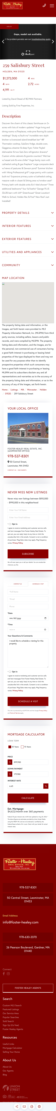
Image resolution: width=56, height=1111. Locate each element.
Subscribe (28, 554)
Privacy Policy (18, 543)
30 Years (15, 747)
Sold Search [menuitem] (8, 1021)
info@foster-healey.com (20, 922)
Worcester (32, 389)
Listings (14, 389)
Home (4, 389)
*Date (10, 613)
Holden (43, 389)
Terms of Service (15, 713)
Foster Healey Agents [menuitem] (13, 1029)
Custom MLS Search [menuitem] (12, 1005)
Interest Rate (14, 780)
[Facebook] (4, 974)
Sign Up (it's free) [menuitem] (11, 1025)
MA (22, 389)
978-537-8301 (18, 456)
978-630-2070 (28, 937)
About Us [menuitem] (7, 1066)
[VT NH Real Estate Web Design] (28, 1088)
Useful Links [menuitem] (8, 1044)
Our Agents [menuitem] (8, 1070)
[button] (4, 42)
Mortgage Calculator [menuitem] (12, 1048)
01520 (8, 393)
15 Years (27, 747)
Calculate (28, 798)
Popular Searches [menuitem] (11, 1017)
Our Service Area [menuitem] (11, 1013)
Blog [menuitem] (5, 1074)
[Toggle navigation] (52, 5)
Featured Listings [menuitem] (11, 1009)
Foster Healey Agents (28, 988)
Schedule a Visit (38, 584)
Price (10, 756)
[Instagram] (8, 974)
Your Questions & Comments (20, 636)
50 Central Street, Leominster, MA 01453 (28, 899)
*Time (10, 624)
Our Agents (22, 470)
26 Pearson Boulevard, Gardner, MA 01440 (28, 949)
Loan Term (13, 741)
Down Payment (15, 768)
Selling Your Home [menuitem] (11, 1052)
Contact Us (12, 470)
